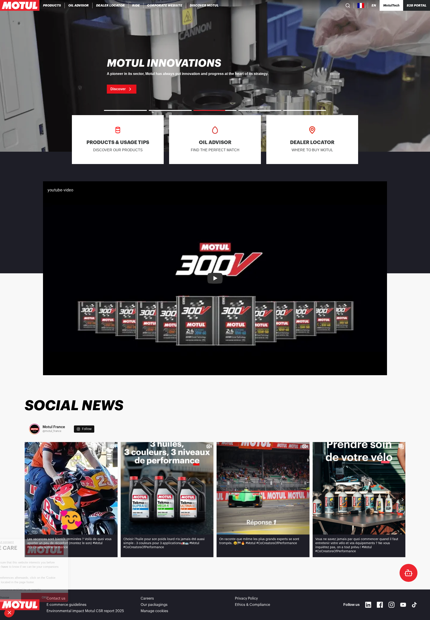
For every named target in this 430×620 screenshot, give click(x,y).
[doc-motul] (408, 573)
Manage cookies (154, 611)
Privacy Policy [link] (246, 598)
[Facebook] (380, 605)
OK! (75, 597)
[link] (136, 5)
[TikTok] (414, 604)
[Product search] (348, 5)
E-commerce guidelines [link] (66, 605)
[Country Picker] (361, 5)
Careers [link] (147, 598)
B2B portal (416, 5)
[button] (9, 612)
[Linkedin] (368, 605)
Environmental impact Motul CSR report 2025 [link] (85, 611)
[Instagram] (391, 605)
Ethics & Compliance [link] (252, 605)
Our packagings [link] (154, 605)
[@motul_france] (34, 429)
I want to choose (28, 597)
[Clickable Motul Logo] (19, 5)
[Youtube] (403, 605)
